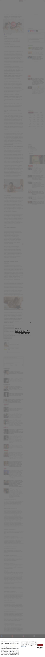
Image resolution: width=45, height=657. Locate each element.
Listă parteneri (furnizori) (23, 646)
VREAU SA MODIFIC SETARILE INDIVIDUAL (40, 648)
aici (11, 651)
